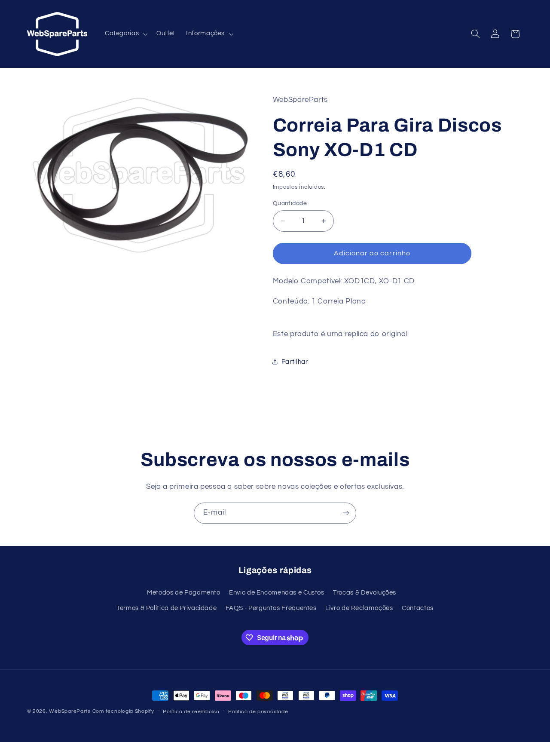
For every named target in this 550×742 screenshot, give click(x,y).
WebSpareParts (70, 711)
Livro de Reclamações (359, 608)
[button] (125, 34)
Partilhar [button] (294, 362)
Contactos (418, 608)
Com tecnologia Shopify (123, 711)
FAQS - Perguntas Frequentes (271, 608)
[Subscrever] (346, 513)
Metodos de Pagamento (183, 592)
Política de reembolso (191, 711)
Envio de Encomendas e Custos (276, 592)
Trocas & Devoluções (364, 592)
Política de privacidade (258, 711)
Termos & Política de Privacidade (166, 608)
